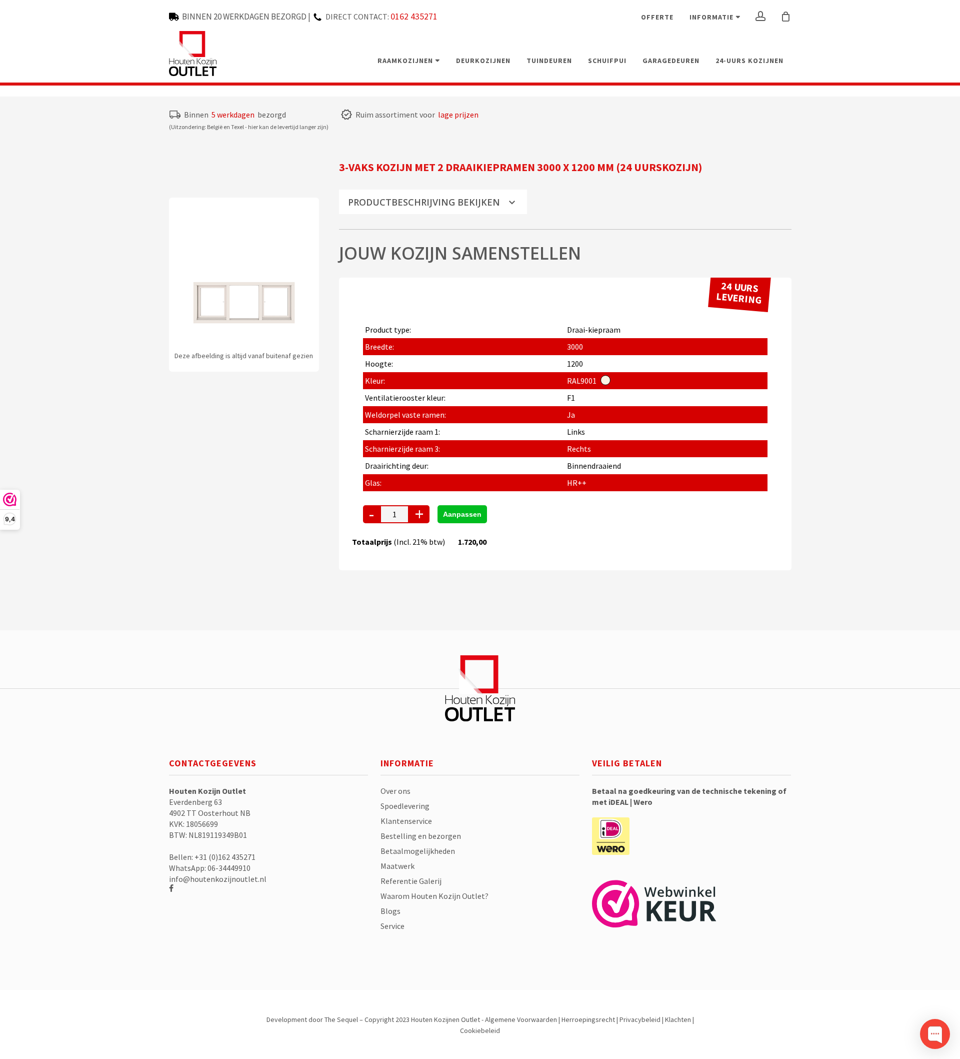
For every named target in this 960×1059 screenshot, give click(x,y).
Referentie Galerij (411, 881)
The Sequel (341, 1019)
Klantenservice (406, 821)
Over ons (395, 791)
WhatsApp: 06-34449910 (209, 868)
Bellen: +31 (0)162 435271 (212, 857)
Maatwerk (397, 866)
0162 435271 (414, 16)
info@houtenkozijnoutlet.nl (217, 879)
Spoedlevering (405, 806)
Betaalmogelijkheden (417, 851)
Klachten (678, 1019)
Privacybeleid (640, 1019)
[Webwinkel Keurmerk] (654, 908)
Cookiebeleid (480, 1030)
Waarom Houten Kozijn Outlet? (434, 896)
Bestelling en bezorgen (420, 836)
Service (392, 926)
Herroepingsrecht (588, 1019)
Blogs (390, 911)
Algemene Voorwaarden (521, 1019)
